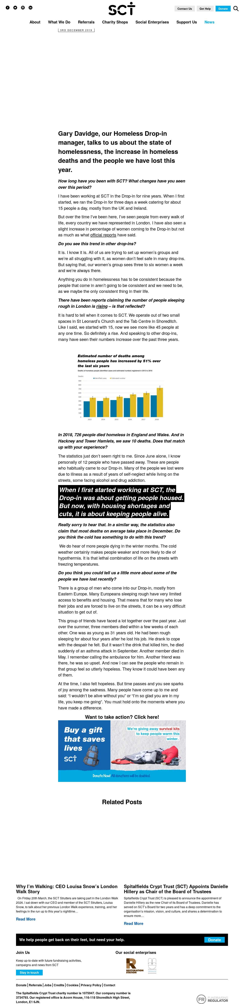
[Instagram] (23, 8)
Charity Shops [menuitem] (115, 22)
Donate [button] (223, 8)
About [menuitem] (35, 22)
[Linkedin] (30, 8)
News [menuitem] (209, 22)
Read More (25, 919)
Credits (59, 985)
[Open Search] (236, 8)
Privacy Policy (91, 985)
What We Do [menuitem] (59, 22)
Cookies (73, 985)
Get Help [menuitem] (205, 8)
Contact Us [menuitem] (184, 8)
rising (102, 306)
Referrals (35, 985)
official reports (103, 235)
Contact (109, 985)
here (152, 716)
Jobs (47, 985)
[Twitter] (15, 8)
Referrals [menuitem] (86, 22)
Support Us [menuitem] (187, 22)
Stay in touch (29, 972)
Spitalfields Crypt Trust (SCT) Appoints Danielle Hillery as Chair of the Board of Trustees (176, 889)
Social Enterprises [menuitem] (152, 22)
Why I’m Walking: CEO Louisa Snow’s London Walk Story (67, 889)
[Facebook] (8, 8)
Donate (21, 985)
